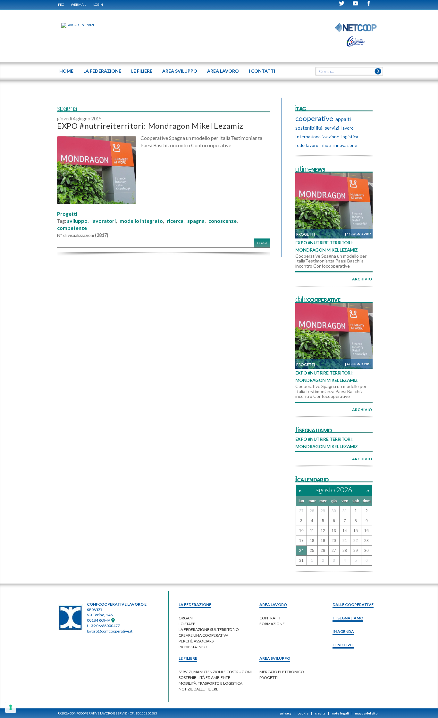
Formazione (272, 623)
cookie (303, 713)
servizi (332, 128)
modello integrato (141, 220)
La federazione (195, 604)
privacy (285, 713)
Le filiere (188, 658)
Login (98, 4)
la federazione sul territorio (209, 629)
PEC (61, 4)
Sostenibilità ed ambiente (204, 677)
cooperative (314, 118)
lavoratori (103, 220)
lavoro (347, 128)
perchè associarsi (197, 641)
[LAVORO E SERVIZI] (74, 25)
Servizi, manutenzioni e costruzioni (215, 671)
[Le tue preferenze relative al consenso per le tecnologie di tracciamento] (10, 707)
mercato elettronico (281, 671)
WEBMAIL (78, 4)
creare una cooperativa (203, 635)
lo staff (187, 623)
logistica (349, 136)
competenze (72, 227)
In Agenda (343, 631)
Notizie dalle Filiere (198, 689)
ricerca (175, 220)
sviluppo (77, 220)
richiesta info (193, 646)
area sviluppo (274, 658)
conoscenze (222, 220)
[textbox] (346, 71)
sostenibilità (309, 128)
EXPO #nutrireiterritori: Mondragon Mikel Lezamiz (150, 125)
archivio (362, 279)
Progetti (67, 213)
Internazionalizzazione (317, 136)
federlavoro (306, 145)
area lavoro (273, 604)
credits (320, 713)
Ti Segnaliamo (348, 618)
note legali (340, 713)
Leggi (262, 243)
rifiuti (326, 145)
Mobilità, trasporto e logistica (210, 683)
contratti (269, 618)
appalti (343, 119)
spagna (196, 220)
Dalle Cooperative (353, 604)
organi (186, 618)
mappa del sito (366, 713)
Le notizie (343, 644)
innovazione (345, 145)
